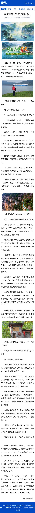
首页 (4, 9)
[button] (4, 39)
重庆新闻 (22, 9)
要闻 (9, 9)
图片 (15, 9)
